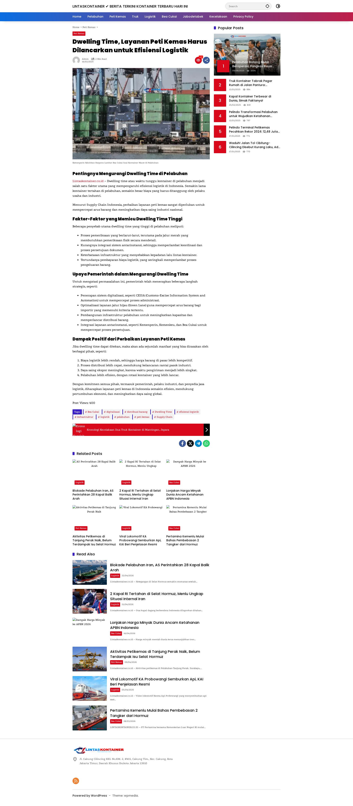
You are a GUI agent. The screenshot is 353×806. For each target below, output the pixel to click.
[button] (267, 6)
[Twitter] (190, 443)
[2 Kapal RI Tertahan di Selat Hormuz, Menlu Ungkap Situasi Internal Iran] (141, 473)
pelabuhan (123, 416)
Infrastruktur (85, 416)
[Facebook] (182, 443)
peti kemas (143, 416)
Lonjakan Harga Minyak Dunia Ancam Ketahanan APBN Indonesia (184, 495)
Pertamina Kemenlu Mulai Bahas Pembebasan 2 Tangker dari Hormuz (185, 540)
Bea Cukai (93, 411)
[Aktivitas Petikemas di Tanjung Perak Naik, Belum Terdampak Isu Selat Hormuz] (94, 518)
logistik (105, 416)
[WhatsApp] (206, 443)
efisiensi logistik (189, 411)
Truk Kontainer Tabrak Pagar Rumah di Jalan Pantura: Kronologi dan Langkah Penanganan (250, 83)
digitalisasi (113, 411)
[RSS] (76, 781)
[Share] (206, 60)
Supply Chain (164, 416)
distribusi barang (137, 411)
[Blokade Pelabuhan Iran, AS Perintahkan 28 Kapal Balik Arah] (94, 473)
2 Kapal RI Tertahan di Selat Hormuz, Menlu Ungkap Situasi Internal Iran (140, 495)
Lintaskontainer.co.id (88, 181)
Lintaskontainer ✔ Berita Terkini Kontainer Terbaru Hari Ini (130, 6)
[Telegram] (198, 443)
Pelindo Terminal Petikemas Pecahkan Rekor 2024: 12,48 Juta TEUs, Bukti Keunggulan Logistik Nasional (253, 130)
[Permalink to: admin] (77, 60)
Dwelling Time (163, 411)
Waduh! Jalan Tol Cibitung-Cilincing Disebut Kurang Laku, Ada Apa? (254, 145)
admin (85, 59)
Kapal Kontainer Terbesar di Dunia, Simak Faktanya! (250, 99)
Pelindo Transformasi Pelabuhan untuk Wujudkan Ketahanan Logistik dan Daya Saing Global (253, 114)
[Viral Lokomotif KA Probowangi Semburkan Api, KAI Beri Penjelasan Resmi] (141, 518)
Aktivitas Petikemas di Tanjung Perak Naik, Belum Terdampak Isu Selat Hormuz (94, 540)
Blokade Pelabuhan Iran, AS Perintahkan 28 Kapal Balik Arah (93, 495)
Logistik (80, 482)
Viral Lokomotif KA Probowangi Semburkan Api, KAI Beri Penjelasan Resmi (140, 540)
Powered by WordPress (90, 796)
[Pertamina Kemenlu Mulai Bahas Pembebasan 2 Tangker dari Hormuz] (188, 518)
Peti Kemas (79, 33)
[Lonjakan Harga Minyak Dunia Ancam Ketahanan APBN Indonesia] (188, 473)
